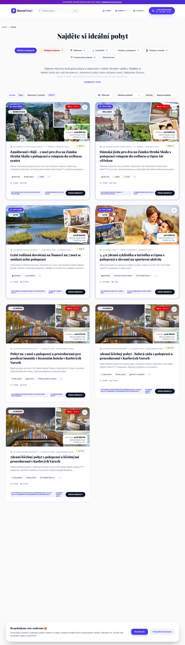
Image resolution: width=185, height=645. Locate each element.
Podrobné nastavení (162, 632)
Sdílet (52, 95)
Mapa (21, 95)
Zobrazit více (109, 57)
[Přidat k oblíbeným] (84, 107)
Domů (4, 27)
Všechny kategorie (25, 50)
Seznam (12, 95)
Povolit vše (139, 632)
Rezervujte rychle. (112, 2)
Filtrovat (105, 95)
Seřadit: (149, 95)
